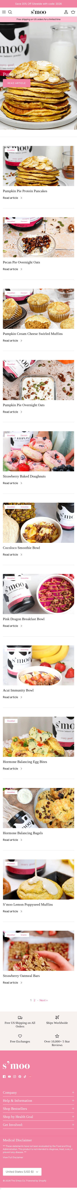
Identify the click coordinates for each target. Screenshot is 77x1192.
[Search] (12, 12)
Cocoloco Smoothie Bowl (21, 548)
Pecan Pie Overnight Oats (21, 262)
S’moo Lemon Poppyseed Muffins (28, 904)
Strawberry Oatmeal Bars (21, 976)
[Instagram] (14, 1076)
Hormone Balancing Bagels (23, 833)
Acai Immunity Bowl (18, 690)
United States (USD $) (20, 1171)
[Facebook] (4, 1076)
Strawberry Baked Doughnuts (24, 476)
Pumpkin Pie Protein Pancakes (25, 191)
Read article (17, 83)
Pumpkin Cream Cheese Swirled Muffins (33, 334)
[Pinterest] (19, 1076)
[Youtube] (9, 1076)
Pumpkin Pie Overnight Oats (24, 405)
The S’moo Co (18, 1180)
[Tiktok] (25, 1076)
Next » (44, 1000)
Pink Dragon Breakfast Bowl (24, 619)
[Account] (65, 12)
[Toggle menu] (4, 12)
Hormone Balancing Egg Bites (25, 762)
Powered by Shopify (36, 1180)
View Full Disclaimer (13, 1157)
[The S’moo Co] (38, 12)
